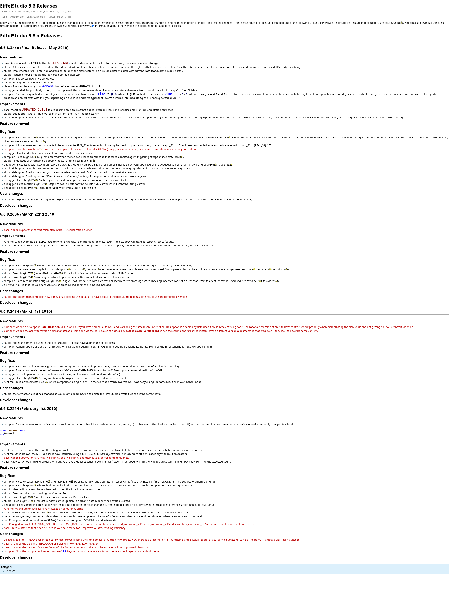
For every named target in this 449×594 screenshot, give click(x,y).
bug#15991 (40, 184)
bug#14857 (26, 497)
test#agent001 (42, 481)
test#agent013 (64, 481)
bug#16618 (31, 378)
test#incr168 (30, 137)
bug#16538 (210, 164)
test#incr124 (37, 141)
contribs (54, 11)
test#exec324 (41, 366)
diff (4, 16)
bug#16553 (93, 269)
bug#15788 (26, 273)
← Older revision (15, 16)
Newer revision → (57, 16)
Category (6, 567)
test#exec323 (40, 382)
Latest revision (33, 16)
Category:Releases (170, 25)
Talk (46, 11)
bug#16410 (26, 501)
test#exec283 (223, 137)
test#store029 (40, 512)
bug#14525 (54, 281)
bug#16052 (69, 281)
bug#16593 (29, 485)
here (13, 25)
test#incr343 (280, 269)
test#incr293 (254, 281)
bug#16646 (88, 160)
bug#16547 (78, 269)
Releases (10, 571)
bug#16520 (225, 164)
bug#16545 (29, 265)
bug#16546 (64, 269)
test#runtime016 (33, 149)
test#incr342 (264, 269)
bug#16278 (56, 273)
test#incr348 (175, 157)
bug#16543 (26, 277)
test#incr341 (248, 269)
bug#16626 (29, 157)
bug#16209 (41, 273)
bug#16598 (31, 180)
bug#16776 (31, 187)
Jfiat (41, 11)
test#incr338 (270, 281)
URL (312, 22)
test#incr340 (183, 265)
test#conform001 (152, 370)
